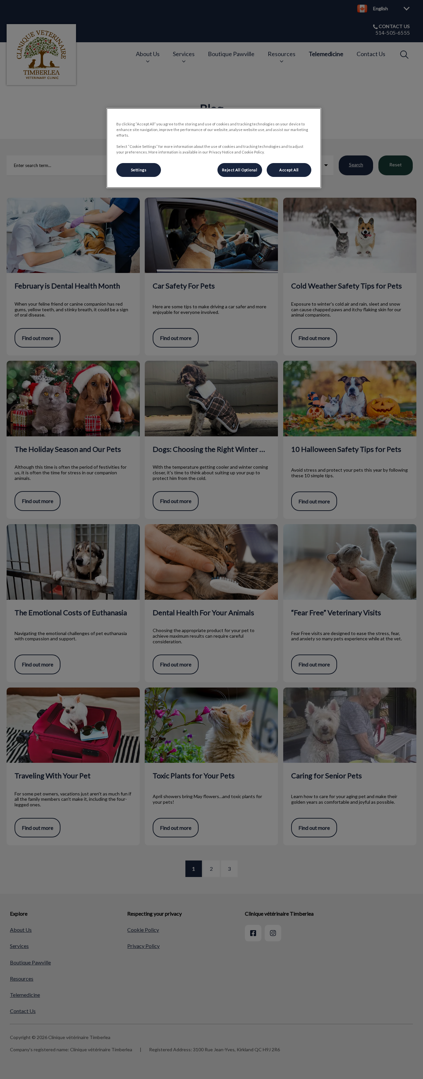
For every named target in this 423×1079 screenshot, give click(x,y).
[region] (213, 148)
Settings (139, 170)
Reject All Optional (239, 170)
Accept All (289, 170)
